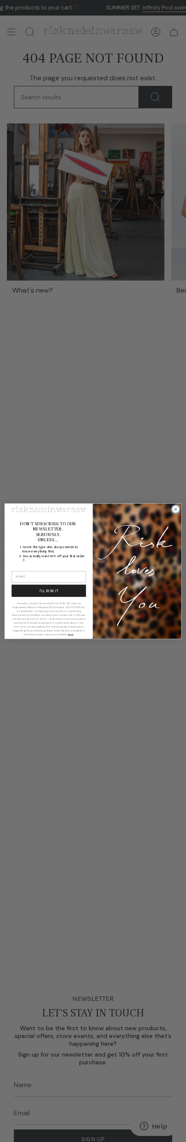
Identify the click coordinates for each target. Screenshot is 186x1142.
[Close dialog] (176, 509)
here (71, 634)
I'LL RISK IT (48, 590)
